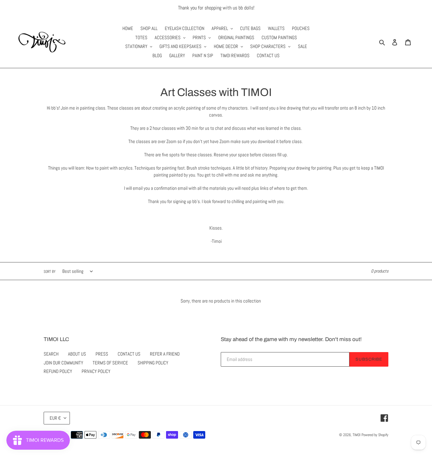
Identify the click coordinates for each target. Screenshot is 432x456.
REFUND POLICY (58, 371)
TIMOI (357, 434)
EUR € (55, 418)
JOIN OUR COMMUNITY (63, 363)
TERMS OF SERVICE (110, 363)
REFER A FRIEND (165, 354)
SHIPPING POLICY (153, 363)
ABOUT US (77, 354)
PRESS (102, 354)
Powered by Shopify (374, 434)
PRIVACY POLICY (96, 371)
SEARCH (51, 354)
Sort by (50, 271)
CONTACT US (129, 354)
